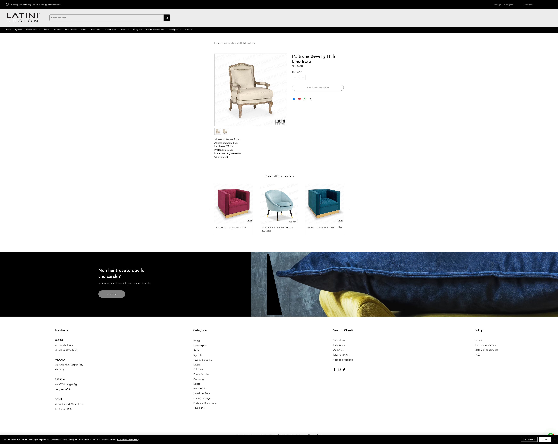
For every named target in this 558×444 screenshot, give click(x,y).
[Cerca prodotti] (166, 18)
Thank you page (202, 398)
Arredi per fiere (201, 393)
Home (217, 43)
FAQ (477, 354)
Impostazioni (529, 439)
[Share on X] (310, 99)
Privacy (478, 339)
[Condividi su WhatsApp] (305, 99)
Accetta (545, 439)
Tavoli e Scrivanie (202, 359)
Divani (196, 364)
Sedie (196, 350)
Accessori (198, 379)
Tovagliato (199, 407)
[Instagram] (339, 369)
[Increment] (303, 77)
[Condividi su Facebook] (294, 99)
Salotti (196, 383)
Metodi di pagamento (486, 349)
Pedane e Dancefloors (205, 402)
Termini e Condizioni (485, 344)
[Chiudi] (554, 439)
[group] (279, 209)
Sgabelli (197, 355)
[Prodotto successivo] (348, 209)
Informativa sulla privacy (128, 439)
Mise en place (200, 345)
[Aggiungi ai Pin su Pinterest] (299, 99)
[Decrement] (294, 77)
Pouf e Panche (201, 374)
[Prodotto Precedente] (209, 209)
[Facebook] (334, 369)
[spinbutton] (298, 77)
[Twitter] (344, 369)
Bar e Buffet (199, 388)
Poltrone (198, 369)
